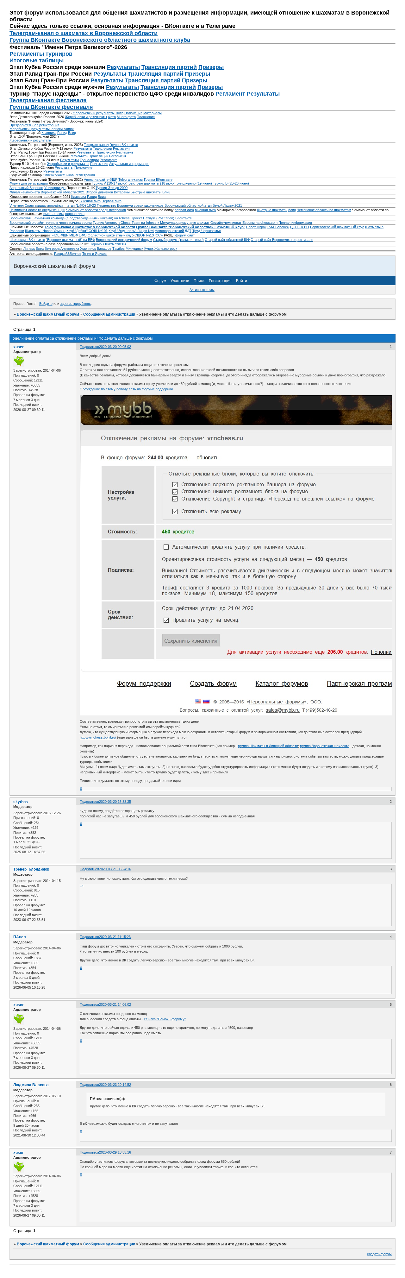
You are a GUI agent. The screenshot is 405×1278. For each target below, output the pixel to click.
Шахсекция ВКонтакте (27, 240)
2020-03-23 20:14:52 (115, 1084)
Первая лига (112, 201)
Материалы (152, 113)
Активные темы (202, 290)
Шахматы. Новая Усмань (45, 231)
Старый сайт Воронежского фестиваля (282, 240)
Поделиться (89, 347)
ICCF (159, 235)
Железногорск (165, 248)
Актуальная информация (129, 164)
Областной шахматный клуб (111, 235)
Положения (133, 113)
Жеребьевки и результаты (93, 113)
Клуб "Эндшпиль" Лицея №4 (131, 231)
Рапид (62, 133)
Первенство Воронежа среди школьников (130, 205)
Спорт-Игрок (256, 227)
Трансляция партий (169, 67)
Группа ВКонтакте (123, 145)
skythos (20, 802)
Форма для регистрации (28, 183)
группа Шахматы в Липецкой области (268, 746)
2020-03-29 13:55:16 (115, 1152)
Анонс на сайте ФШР (100, 179)
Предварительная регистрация (34, 125)
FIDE (55, 235)
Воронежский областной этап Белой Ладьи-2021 (203, 205)
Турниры (97, 244)
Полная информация (295, 222)
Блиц (72, 133)
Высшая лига (90, 201)
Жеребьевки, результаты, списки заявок (41, 129)
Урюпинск (88, 248)
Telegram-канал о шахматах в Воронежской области (90, 227)
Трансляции (102, 148)
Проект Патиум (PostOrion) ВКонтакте (161, 218)
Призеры (211, 67)
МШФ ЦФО (78, 235)
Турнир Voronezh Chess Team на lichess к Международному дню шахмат (151, 222)
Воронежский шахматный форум (48, 314)
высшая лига (205, 210)
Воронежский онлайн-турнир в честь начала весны (50, 222)
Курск (148, 248)
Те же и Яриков (94, 253)
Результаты (123, 67)
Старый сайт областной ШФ (227, 240)
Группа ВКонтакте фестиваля (51, 107)
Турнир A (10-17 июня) (110, 183)
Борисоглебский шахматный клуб (337, 227)
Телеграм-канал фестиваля (48, 100)
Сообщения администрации (109, 314)
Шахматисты (115, 244)
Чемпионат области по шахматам (324, 210)
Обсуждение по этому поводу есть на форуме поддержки (126, 389)
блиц (292, 210)
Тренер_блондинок (31, 869)
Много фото (126, 117)
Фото (119, 113)
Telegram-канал (96, 145)
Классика (48, 133)
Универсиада (54, 188)
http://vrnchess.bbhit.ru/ (98, 737)
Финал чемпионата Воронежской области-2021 (47, 192)
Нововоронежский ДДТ (173, 231)
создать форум (379, 1254)
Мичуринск (134, 248)
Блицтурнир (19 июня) (194, 183)
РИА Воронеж (278, 227)
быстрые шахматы (272, 210)
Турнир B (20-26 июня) (231, 183)
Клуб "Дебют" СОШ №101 (87, 231)
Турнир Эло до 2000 (112, 188)
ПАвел (19, 937)
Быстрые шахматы (146, 192)
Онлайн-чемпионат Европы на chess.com (243, 222)
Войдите (46, 303)
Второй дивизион (99, 192)
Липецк (29, 248)
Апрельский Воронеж (26, 188)
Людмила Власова (31, 1085)
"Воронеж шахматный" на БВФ (70, 240)
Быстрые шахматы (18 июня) (152, 183)
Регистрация (85, 175)
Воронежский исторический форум (124, 240)
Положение (146, 117)
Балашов (104, 248)
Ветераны (122, 192)
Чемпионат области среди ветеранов (96, 210)
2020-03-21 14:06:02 (115, 1004)
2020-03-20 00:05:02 (115, 347)
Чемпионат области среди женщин (37, 210)
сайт (191, 235)
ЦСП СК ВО (299, 227)
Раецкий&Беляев (67, 253)
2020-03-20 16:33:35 (115, 801)
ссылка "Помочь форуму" (165, 1019)
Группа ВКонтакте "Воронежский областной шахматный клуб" (190, 227)
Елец (40, 248)
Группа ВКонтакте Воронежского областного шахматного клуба (99, 40)
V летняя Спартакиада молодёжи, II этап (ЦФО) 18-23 (53, 205)
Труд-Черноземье (206, 231)
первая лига (184, 210)
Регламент (230, 94)
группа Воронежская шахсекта (324, 746)
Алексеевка (69, 248)
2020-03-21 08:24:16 (115, 869)
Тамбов (118, 248)
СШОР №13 (144, 235)
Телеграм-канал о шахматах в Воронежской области (83, 33)
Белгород (52, 248)
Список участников (58, 175)
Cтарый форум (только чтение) (178, 240)
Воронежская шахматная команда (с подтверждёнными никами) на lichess (69, 218)
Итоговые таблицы (36, 60)
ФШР (64, 235)
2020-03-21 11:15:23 (115, 937)
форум (180, 235)
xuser (18, 347)
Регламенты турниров (40, 54)
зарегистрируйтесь (75, 303)
